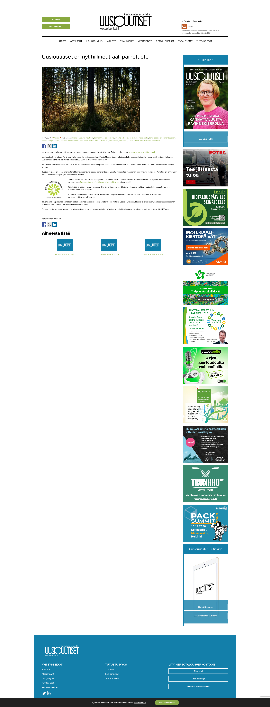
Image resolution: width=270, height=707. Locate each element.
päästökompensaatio (50, 140)
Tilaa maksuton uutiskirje (205, 616)
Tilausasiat (127, 41)
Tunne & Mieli (112, 678)
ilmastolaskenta (121, 138)
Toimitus (46, 669)
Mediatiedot (145, 41)
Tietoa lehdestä (165, 41)
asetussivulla (140, 702)
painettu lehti (73, 140)
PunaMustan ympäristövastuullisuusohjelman (99, 182)
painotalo (84, 140)
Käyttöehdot (48, 683)
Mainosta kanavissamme (198, 686)
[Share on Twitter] (49, 146)
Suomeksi (198, 21)
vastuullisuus (145, 140)
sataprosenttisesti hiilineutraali (142, 152)
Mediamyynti (48, 674)
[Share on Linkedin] (54, 146)
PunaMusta (103, 140)
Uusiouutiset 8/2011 (64, 254)
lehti (151, 138)
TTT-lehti (109, 669)
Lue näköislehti (206, 139)
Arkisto (111, 41)
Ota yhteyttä (48, 678)
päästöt (63, 140)
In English (186, 21)
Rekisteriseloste (50, 687)
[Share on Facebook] (44, 146)
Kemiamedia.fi (112, 674)
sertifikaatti (113, 140)
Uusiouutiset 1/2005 (109, 254)
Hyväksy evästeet (167, 702)
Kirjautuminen (94, 41)
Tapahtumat (185, 41)
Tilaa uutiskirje (56, 27)
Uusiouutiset (133, 140)
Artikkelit (76, 41)
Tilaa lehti (55, 19)
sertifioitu (123, 140)
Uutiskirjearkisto (205, 607)
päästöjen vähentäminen (164, 138)
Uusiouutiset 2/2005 (153, 254)
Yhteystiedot (204, 41)
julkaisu (132, 138)
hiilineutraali (88, 138)
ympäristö (156, 140)
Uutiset (62, 41)
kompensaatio (142, 138)
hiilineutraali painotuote (104, 138)
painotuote (93, 140)
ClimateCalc (77, 138)
